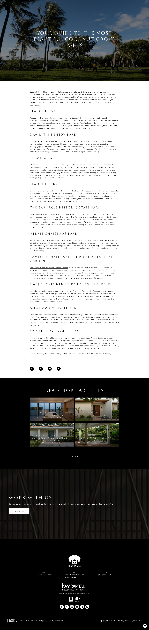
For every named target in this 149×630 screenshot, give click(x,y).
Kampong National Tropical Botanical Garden (49, 268)
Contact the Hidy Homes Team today (45, 354)
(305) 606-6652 (104, 575)
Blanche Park (35, 191)
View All (74, 456)
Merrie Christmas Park (39, 240)
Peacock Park (35, 118)
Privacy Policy (123, 620)
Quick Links (137, 620)
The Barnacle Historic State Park (43, 214)
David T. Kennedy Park (39, 141)
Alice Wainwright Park (79, 315)
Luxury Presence (55, 620)
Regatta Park (73, 165)
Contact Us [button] (18, 511)
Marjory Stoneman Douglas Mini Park (81, 291)
